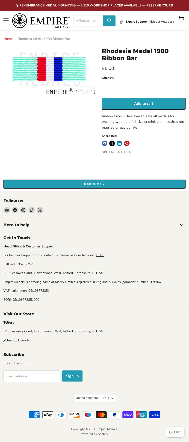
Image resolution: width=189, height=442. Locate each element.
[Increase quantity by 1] (142, 88)
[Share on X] (112, 143)
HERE (100, 255)
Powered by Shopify (94, 434)
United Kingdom (92, 398)
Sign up (72, 376)
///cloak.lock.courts (16, 340)
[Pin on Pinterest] (127, 143)
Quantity (108, 78)
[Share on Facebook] (104, 143)
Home (8, 39)
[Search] (109, 20)
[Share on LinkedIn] (119, 143)
